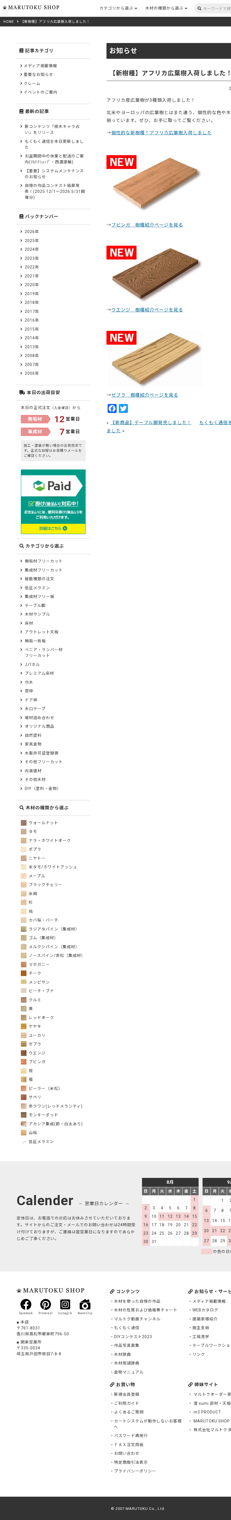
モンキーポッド (43, 1115)
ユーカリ (37, 1035)
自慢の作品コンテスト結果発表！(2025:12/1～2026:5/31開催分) (55, 191)
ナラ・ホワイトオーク (49, 840)
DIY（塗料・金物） (43, 788)
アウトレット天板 (42, 632)
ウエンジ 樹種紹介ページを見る (147, 310)
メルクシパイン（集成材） (53, 947)
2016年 (32, 320)
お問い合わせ (126, 1453)
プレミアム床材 (39, 673)
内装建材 (33, 771)
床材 (29, 623)
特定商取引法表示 (131, 1462)
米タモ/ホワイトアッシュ (52, 867)
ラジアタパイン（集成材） (53, 929)
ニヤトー (37, 858)
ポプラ (34, 849)
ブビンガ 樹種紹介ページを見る (147, 225)
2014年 (32, 338)
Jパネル (32, 664)
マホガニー (39, 964)
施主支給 (200, 1327)
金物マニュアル (129, 1372)
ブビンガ (37, 1062)
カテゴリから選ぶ (116, 8)
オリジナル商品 (39, 726)
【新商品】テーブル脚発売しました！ (151, 422)
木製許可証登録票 (42, 753)
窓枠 (29, 691)
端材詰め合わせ (39, 717)
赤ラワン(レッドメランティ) (55, 1106)
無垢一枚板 (35, 641)
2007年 (32, 364)
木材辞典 (122, 1354)
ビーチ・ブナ (41, 991)
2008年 (32, 355)
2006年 (32, 373)
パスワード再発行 (131, 1435)
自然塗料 (33, 735)
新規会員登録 (126, 1394)
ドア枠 (31, 700)
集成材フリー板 (39, 596)
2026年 (32, 231)
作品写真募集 (126, 1345)
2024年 (32, 249)
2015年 (32, 329)
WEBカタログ (205, 1310)
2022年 (32, 267)
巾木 (29, 682)
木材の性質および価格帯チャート (145, 1310)
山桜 (32, 1132)
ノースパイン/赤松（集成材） (56, 955)
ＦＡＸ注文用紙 (129, 1444)
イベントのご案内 (40, 92)
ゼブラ (34, 1044)
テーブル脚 (35, 605)
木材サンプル (37, 614)
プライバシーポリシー (135, 1471)
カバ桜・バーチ (43, 920)
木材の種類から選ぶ (164, 8)
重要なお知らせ (38, 74)
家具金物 (33, 744)
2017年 (32, 311)
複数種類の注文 (39, 579)
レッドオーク (41, 1017)
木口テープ (35, 708)
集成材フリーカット (44, 570)
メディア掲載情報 (40, 66)
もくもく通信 (126, 1327)
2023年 (32, 258)
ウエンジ (37, 1053)
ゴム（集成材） (43, 938)
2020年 (32, 285)
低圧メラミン (37, 588)
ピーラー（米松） (45, 1088)
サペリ (34, 1097)
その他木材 (35, 779)
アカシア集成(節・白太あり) (55, 1124)
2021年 (32, 276)
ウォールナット (43, 823)
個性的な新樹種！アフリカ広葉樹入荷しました (161, 132)
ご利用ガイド (126, 1403)
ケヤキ (34, 1026)
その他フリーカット (44, 762)
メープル (36, 876)
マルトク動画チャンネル (137, 1319)
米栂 (32, 893)
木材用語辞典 (126, 1363)
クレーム (32, 83)
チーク (34, 973)
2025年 (32, 240)
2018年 (32, 302)
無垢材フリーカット (44, 561)
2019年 (32, 294)
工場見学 (200, 1336)
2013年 (32, 347)
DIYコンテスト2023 (133, 1336)
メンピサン (39, 982)
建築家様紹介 (205, 1319)
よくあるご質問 (129, 1412)
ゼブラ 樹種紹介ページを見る (144, 395)
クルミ (34, 1000)
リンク (198, 1354)
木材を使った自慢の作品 (137, 1301)
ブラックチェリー (45, 884)
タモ (32, 831)
